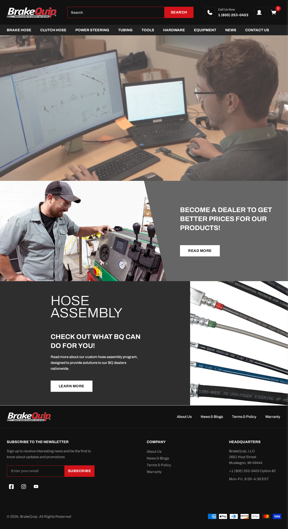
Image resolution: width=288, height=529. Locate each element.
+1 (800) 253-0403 (244, 471)
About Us (184, 417)
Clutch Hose (53, 30)
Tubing (125, 30)
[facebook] (11, 486)
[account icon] (259, 12)
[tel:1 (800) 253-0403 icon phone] (210, 12)
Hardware (174, 30)
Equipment (205, 30)
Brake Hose (19, 30)
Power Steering (92, 30)
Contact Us (257, 30)
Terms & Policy (244, 417)
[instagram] (23, 486)
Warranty (272, 417)
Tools (148, 30)
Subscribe (79, 471)
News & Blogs (212, 417)
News (230, 30)
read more (200, 251)
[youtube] (36, 486)
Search (179, 12)
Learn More (71, 386)
